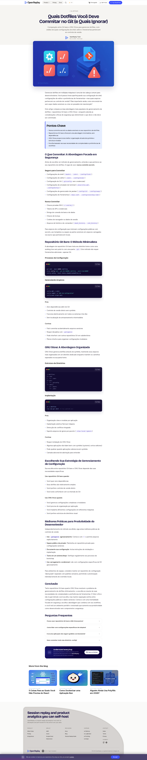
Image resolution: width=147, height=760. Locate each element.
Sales (104, 731)
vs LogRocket (87, 733)
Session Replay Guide (70, 736)
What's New (30, 731)
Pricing (54, 2)
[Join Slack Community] (106, 742)
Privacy (105, 736)
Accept (115, 757)
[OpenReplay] (33, 751)
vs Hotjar (86, 739)
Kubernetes (49, 739)
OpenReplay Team (75, 37)
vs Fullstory (87, 731)
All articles (74, 11)
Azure (47, 733)
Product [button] (46, 2)
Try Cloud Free (116, 2)
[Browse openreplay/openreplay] (104, 742)
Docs (60, 2)
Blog (66, 733)
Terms (104, 733)
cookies (72, 757)
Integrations (30, 736)
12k (71, 2)
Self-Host (104, 2)
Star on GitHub (92, 652)
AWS (47, 731)
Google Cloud (49, 736)
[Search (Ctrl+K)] (65, 2)
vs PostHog (87, 736)
